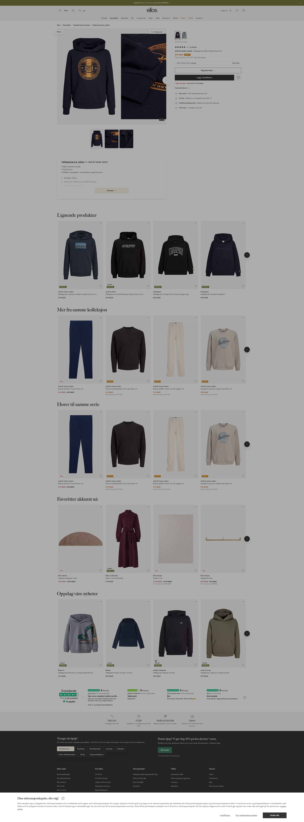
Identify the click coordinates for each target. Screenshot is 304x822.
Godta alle (274, 815)
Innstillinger (225, 815)
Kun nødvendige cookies (246, 815)
